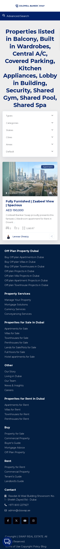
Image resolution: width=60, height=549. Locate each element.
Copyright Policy (30, 546)
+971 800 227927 (18, 504)
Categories (12, 123)
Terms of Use (12, 546)
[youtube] (25, 520)
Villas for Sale (12, 333)
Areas (9, 144)
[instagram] (33, 520)
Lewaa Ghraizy (20, 236)
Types (9, 115)
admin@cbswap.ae (19, 510)
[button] (7, 542)
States (9, 130)
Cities (9, 137)
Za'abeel (13, 193)
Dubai (22, 193)
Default (10, 151)
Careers (8, 390)
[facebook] (7, 520)
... (14, 222)
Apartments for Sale (16, 328)
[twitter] (16, 520)
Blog (43, 546)
